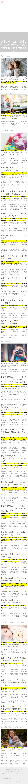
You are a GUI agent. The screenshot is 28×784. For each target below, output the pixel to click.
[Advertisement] (14, 17)
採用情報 (25, 2)
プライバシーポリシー (10, 771)
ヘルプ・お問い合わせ (18, 773)
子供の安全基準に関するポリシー (9, 778)
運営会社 (17, 771)
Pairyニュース (18, 2)
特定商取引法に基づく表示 (17, 769)
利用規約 (8, 769)
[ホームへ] (3, 2)
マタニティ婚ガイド (6, 776)
